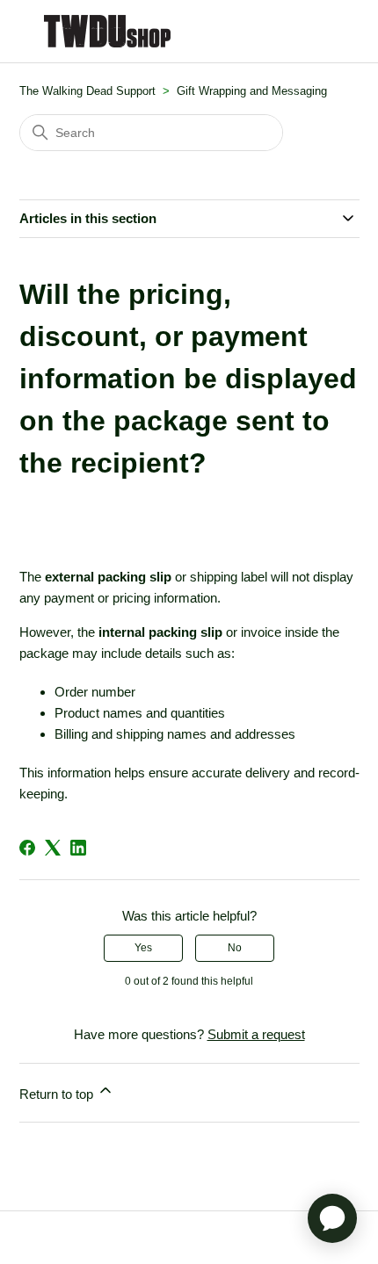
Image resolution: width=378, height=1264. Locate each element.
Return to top (58, 1094)
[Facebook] (27, 848)
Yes (143, 948)
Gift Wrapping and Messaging (252, 91)
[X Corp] (53, 848)
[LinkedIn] (78, 848)
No (235, 948)
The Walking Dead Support (87, 91)
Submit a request (256, 1034)
